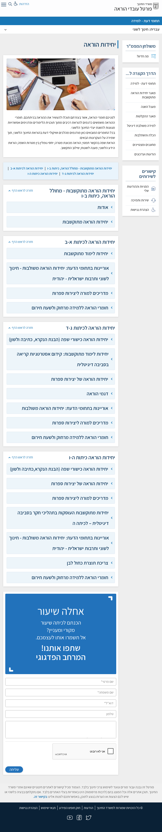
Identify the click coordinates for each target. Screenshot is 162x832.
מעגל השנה (148, 107)
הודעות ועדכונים (145, 154)
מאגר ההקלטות (146, 116)
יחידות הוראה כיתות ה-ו (43, 173)
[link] (80, 168)
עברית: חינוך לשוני (146, 29)
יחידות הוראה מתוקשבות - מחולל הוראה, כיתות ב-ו (79, 168)
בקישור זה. (40, 796)
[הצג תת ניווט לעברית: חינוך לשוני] (5, 29)
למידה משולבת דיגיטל (141, 126)
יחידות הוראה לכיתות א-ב (26, 168)
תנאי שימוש (48, 808)
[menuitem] (141, 56)
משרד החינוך (144, 4)
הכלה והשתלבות (145, 135)
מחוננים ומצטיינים (144, 145)
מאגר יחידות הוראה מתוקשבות (143, 95)
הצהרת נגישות (28, 808)
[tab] (61, 207)
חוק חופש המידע (69, 808)
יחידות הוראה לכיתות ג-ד (78, 173)
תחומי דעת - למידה (145, 20)
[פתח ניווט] (3, 5)
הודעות (88, 808)
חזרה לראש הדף (22, 190)
